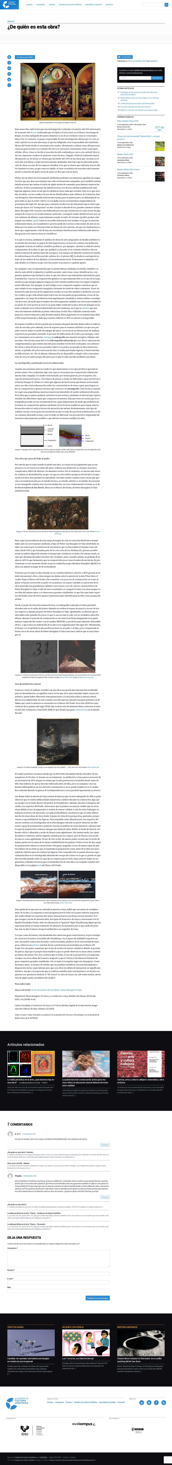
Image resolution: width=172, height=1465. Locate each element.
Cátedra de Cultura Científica (85, 1402)
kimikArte (11, 21)
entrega (47, 337)
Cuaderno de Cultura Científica (24, 1460)
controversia (81, 710)
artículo (36, 945)
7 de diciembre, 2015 (30, 1176)
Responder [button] (105, 1145)
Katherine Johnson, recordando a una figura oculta (139, 110)
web (39, 865)
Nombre (11, 1270)
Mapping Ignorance (127, 1327)
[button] (9, 57)
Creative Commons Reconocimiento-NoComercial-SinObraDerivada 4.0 (72, 1460)
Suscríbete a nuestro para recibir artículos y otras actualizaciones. (140, 71)
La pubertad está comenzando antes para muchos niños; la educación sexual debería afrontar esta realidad (85, 1082)
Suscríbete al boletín (107, 1402)
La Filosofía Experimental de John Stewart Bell (137, 103)
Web (9, 1287)
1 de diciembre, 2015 (29, 1134)
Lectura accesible (25, 57)
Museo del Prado (66, 677)
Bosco (33, 132)
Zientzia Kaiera (15, 1327)
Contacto (121, 1402)
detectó (85, 308)
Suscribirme (157, 78)
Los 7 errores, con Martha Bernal (77, 1358)
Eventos (69, 1402)
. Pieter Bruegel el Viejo (56, 990)
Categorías (59, 1402)
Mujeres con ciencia (73, 1327)
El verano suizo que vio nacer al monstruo (136, 107)
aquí (35, 220)
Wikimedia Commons (86, 677)
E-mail (10, 1279)
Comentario (12, 1248)
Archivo (50, 1402)
